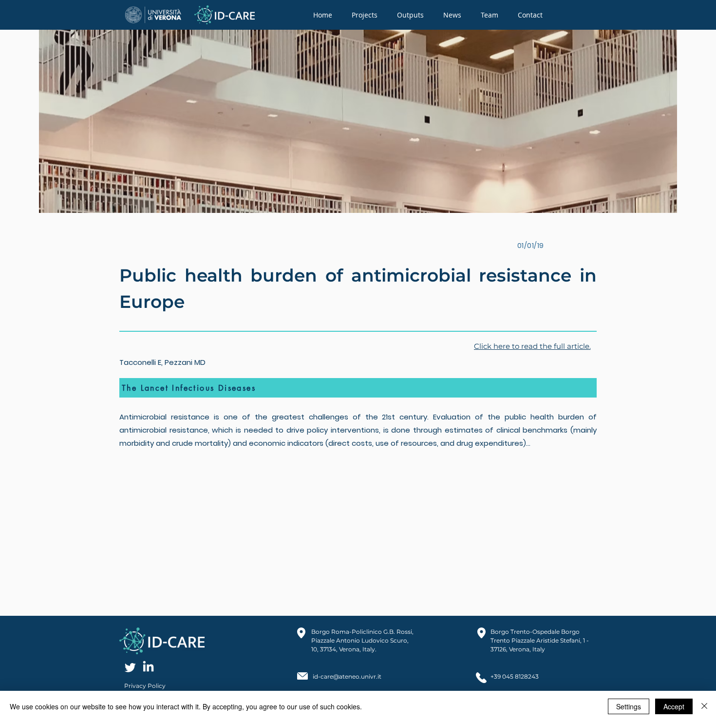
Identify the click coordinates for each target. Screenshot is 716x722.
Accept (673, 706)
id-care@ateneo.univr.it (347, 676)
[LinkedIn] (148, 667)
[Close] (704, 706)
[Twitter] (130, 667)
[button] (364, 14)
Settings (628, 706)
